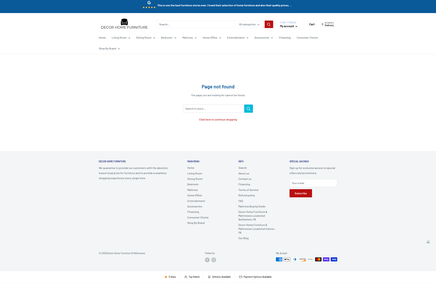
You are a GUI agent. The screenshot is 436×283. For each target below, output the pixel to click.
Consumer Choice (307, 37)
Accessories (261, 37)
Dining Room (143, 37)
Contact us (244, 178)
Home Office (210, 37)
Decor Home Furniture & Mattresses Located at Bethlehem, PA (252, 215)
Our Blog (243, 238)
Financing (285, 37)
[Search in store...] (248, 109)
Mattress (187, 37)
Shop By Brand (107, 48)
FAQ (240, 200)
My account (287, 26)
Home (102, 37)
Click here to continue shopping (218, 119)
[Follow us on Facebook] (207, 259)
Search (242, 167)
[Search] (269, 24)
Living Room (119, 37)
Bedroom (167, 37)
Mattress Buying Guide (251, 206)
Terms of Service (248, 189)
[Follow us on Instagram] (213, 259)
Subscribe (301, 193)
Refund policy (246, 195)
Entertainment (236, 37)
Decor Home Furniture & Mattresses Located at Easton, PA (256, 228)
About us (243, 173)
